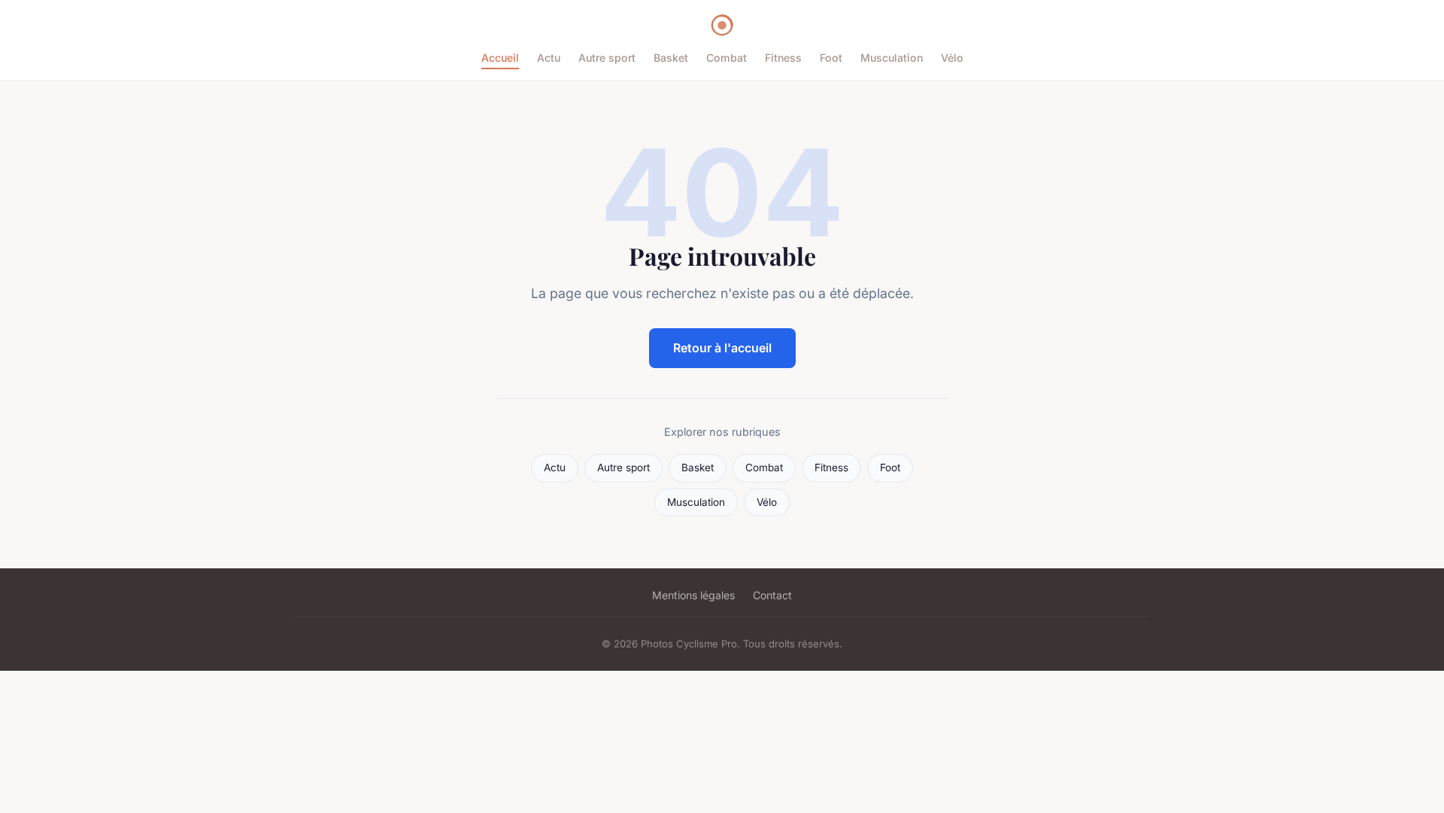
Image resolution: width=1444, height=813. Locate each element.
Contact (772, 595)
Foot (831, 57)
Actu (548, 57)
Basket (671, 57)
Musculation (891, 57)
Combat (726, 57)
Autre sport (607, 57)
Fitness (783, 57)
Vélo (952, 57)
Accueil (500, 57)
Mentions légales (693, 595)
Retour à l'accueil (722, 347)
